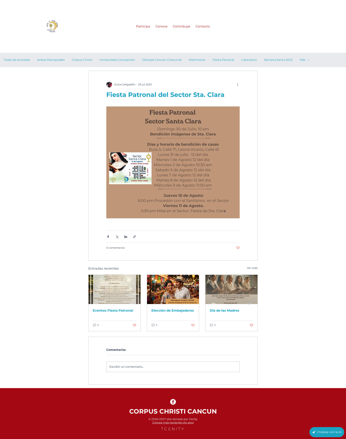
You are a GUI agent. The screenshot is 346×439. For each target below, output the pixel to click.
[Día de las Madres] (231, 289)
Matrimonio (197, 60)
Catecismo (249, 60)
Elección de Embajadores (172, 311)
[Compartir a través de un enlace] (134, 236)
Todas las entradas (17, 60)
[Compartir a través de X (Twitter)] (117, 236)
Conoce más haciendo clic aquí (173, 422)
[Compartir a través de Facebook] (108, 236)
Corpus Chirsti (82, 60)
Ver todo (252, 268)
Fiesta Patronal (223, 60)
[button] (143, 26)
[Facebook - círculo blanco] (173, 402)
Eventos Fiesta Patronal (113, 311)
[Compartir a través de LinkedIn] (125, 236)
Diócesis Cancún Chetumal (161, 60)
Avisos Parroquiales (51, 60)
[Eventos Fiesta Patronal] (114, 289)
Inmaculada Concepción (117, 60)
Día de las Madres (224, 311)
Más (302, 60)
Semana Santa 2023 (278, 60)
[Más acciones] (237, 84)
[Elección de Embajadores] (173, 289)
